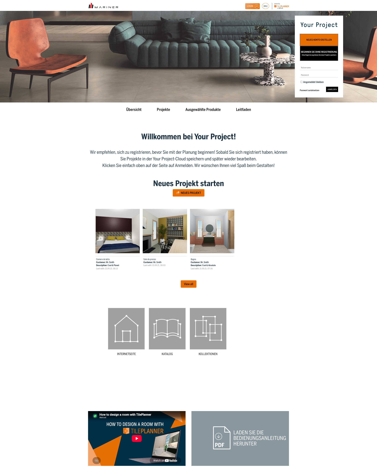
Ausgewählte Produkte (203, 109)
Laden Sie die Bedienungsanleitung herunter (259, 438)
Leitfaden (243, 109)
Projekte (163, 109)
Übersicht (134, 109)
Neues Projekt (191, 193)
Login (250, 6)
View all (188, 284)
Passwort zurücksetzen (309, 90)
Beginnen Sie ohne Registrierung (319, 53)
